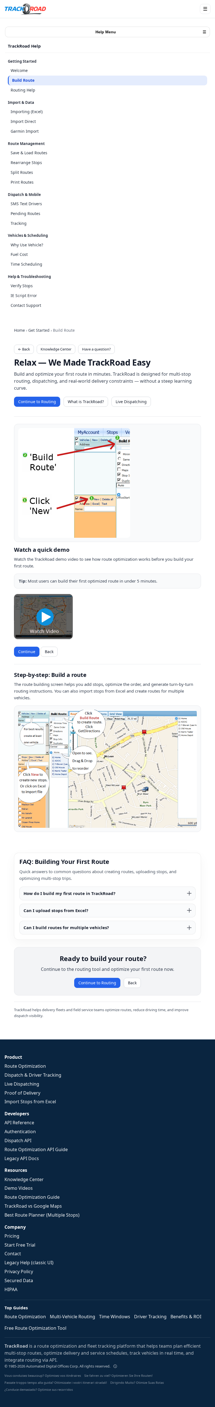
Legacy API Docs (21, 1158)
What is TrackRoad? (86, 401)
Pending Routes (25, 213)
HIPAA (10, 1289)
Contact (12, 1254)
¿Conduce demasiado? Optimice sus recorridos (38, 1389)
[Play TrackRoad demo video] (43, 616)
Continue (26, 651)
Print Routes (22, 182)
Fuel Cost (19, 254)
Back (49, 651)
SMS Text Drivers (26, 203)
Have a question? (96, 349)
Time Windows (114, 1316)
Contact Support (26, 305)
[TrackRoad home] (25, 9)
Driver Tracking (150, 1316)
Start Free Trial (19, 1245)
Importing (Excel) (27, 111)
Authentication (20, 1131)
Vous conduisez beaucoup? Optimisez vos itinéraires (42, 1375)
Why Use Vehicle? (27, 244)
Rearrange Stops (26, 162)
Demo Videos (18, 1188)
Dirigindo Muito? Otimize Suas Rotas (137, 1382)
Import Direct (23, 121)
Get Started (39, 330)
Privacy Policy (18, 1271)
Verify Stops (22, 285)
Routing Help (23, 90)
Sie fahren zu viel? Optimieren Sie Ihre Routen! (118, 1375)
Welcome (19, 70)
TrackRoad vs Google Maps (33, 1206)
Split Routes (22, 172)
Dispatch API (17, 1140)
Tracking (19, 223)
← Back (24, 349)
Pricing (11, 1236)
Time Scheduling (26, 264)
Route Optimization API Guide (36, 1149)
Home (19, 330)
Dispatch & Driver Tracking (32, 1075)
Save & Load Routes (29, 152)
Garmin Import (25, 131)
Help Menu (150, 32)
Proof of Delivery (22, 1093)
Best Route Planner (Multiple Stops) (42, 1215)
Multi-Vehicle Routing (72, 1316)
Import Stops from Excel (30, 1102)
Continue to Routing (37, 401)
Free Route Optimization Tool (35, 1328)
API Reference (19, 1122)
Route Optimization (25, 1066)
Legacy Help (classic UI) (28, 1262)
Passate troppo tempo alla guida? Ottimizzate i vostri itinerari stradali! (55, 1382)
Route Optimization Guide (32, 1197)
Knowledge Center (56, 349)
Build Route (23, 80)
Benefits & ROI (185, 1316)
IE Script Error (24, 295)
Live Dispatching (131, 401)
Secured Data (18, 1280)
